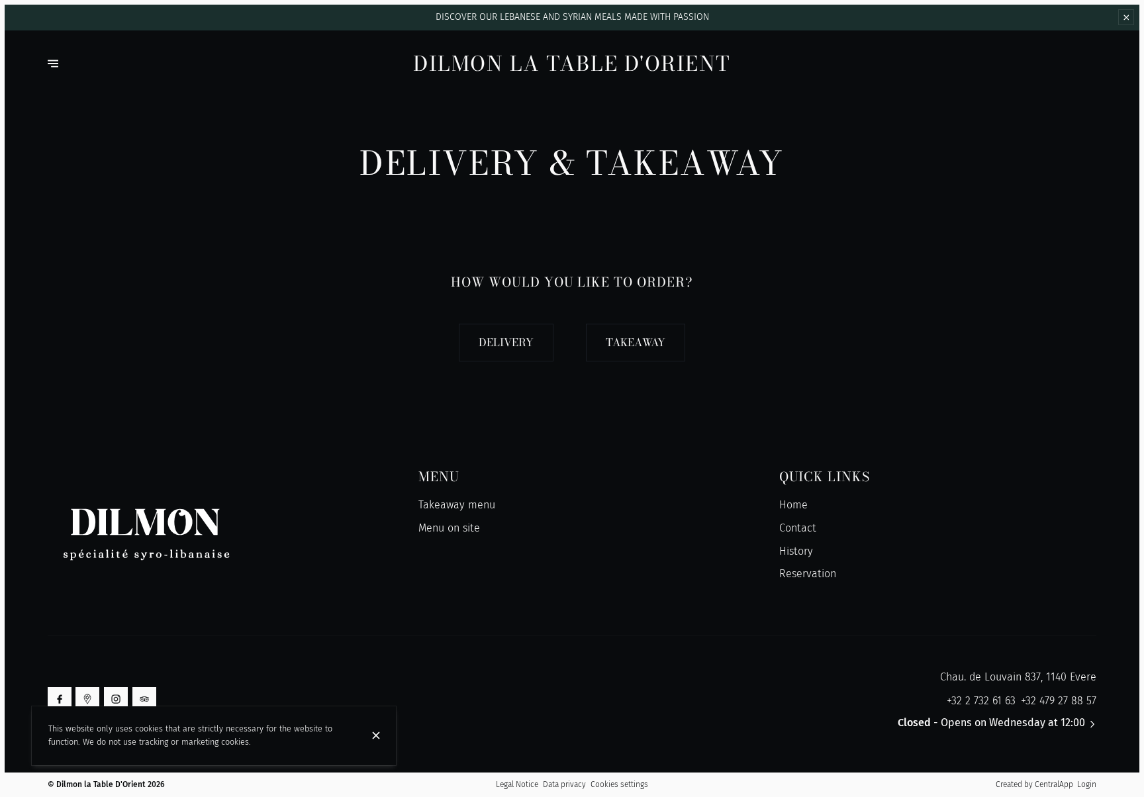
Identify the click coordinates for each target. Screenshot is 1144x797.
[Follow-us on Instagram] (116, 699)
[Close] (376, 735)
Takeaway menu (456, 504)
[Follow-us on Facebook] (60, 699)
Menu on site (449, 528)
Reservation (807, 573)
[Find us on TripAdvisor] (144, 699)
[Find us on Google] (87, 699)
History (796, 551)
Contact (797, 528)
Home (793, 504)
